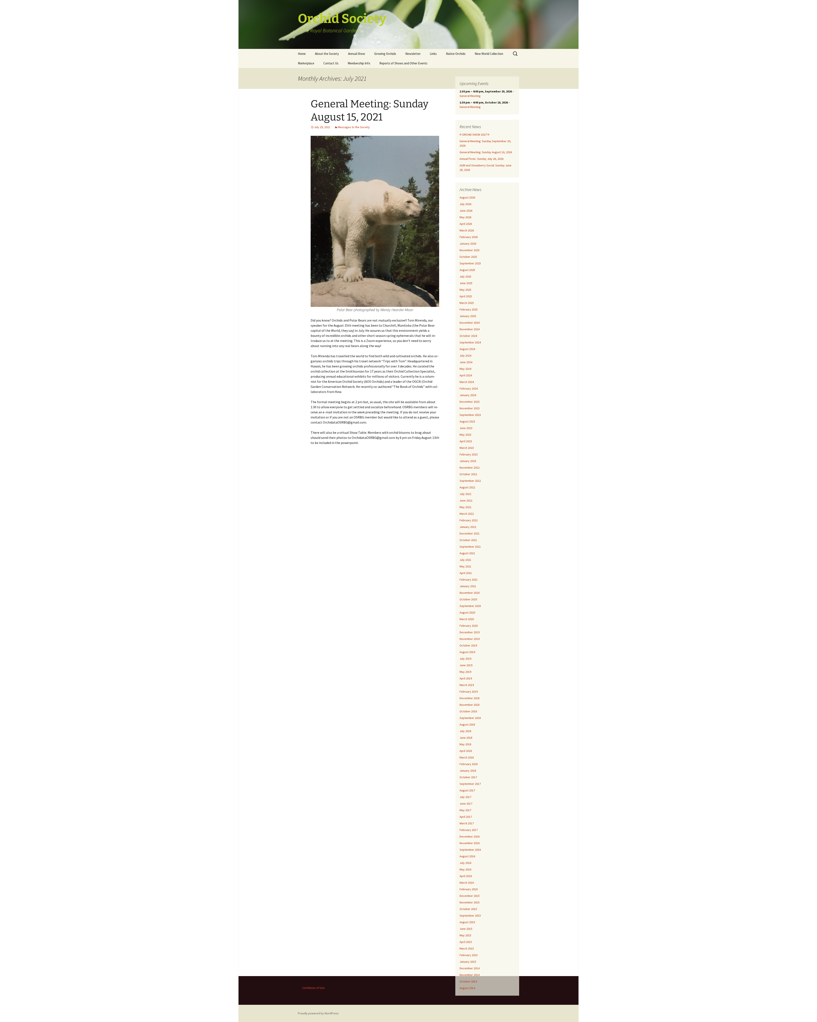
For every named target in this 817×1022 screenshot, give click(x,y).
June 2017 (466, 803)
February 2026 (469, 237)
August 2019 (467, 652)
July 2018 (465, 731)
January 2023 (468, 461)
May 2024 (465, 369)
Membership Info (359, 63)
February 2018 (469, 764)
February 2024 (469, 388)
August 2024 (467, 349)
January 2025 (468, 316)
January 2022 (468, 527)
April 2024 (466, 375)
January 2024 (468, 395)
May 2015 (465, 935)
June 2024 (466, 362)
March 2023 (467, 448)
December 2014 (470, 968)
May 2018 (465, 744)
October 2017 (468, 777)
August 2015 (467, 922)
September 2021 (470, 547)
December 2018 (470, 698)
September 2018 (470, 718)
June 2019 (466, 665)
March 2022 (467, 514)
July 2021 (465, 560)
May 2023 (465, 435)
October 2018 (468, 711)
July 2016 (465, 863)
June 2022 (466, 500)
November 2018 (470, 705)
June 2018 (466, 738)
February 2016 (469, 889)
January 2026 (468, 243)
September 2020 (470, 606)
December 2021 (470, 533)
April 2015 (466, 942)
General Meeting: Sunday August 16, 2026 (486, 152)
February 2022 (469, 520)
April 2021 (466, 573)
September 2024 (470, 342)
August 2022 (467, 487)
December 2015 (470, 896)
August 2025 (467, 270)
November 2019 (470, 639)
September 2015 (470, 915)
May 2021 (465, 566)
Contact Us (331, 63)
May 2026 (465, 217)
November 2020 (470, 593)
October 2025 (468, 257)
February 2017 (469, 830)
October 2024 (468, 336)
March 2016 (467, 883)
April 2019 (466, 678)
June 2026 (466, 211)
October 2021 (468, 540)
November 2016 (470, 843)
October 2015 (468, 909)
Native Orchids (456, 54)
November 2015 (470, 902)
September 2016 (470, 850)
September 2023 (470, 415)
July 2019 (465, 659)
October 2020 (468, 599)
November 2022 (470, 467)
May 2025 (465, 290)
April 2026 (466, 224)
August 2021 (467, 553)
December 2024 (470, 323)
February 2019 (469, 691)
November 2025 (470, 250)
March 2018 (467, 757)
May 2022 (465, 507)
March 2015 (467, 948)
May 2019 (465, 672)
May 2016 (465, 869)
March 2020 (467, 619)
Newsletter (413, 54)
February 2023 (469, 454)
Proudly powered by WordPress (318, 1013)
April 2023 (466, 441)
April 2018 (466, 751)
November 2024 (470, 329)
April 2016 (466, 876)
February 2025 (469, 309)
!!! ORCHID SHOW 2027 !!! (474, 134)
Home (302, 54)
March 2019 (467, 685)
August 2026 (467, 197)
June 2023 (466, 428)
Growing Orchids (385, 54)
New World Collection (489, 54)
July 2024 (465, 355)
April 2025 (466, 296)
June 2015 (466, 929)
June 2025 (466, 283)
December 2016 (470, 836)
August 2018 (467, 724)
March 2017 (467, 823)
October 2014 (468, 981)
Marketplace (306, 63)
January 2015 (468, 962)
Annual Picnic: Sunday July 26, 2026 (481, 159)
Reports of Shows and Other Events (403, 63)
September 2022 (470, 481)
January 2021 (468, 586)
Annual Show (356, 54)
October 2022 (468, 474)
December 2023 (470, 402)
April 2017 (466, 817)
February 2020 (469, 626)
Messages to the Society (354, 127)
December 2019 (470, 632)
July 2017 (465, 797)
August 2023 (467, 421)
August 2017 (467, 790)
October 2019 (468, 645)
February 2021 (469, 579)
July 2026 (465, 204)
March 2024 (467, 382)
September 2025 (470, 263)
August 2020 (467, 612)
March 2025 (467, 303)
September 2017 (470, 784)
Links (433, 54)
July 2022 (465, 494)
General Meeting (470, 96)
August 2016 (467, 856)
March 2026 (467, 230)
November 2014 (470, 975)
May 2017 (465, 810)
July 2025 (465, 276)
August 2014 (467, 988)
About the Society (327, 54)
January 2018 (468, 771)
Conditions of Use (313, 988)
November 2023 (470, 408)
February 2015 (469, 955)
